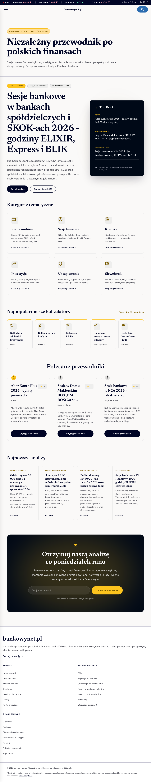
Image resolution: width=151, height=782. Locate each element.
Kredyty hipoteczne (12, 694)
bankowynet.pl (73, 9)
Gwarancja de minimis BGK (90, 683)
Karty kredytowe (11, 705)
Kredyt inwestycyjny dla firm (91, 689)
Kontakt (6, 743)
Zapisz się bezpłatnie (107, 590)
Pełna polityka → (25, 776)
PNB (80, 673)
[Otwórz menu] (6, 9)
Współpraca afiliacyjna (13, 737)
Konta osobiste (10, 673)
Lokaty (6, 699)
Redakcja (7, 727)
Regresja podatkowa (87, 678)
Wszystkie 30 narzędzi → (131, 312)
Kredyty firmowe (10, 683)
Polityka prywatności (12, 748)
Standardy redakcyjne (13, 732)
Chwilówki (7, 689)
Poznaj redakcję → (13, 656)
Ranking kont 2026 (43, 189)
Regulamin (8, 753)
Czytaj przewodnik (29, 433)
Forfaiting (82, 699)
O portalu (7, 721)
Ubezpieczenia (10, 678)
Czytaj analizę (18, 189)
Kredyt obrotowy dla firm (89, 694)
